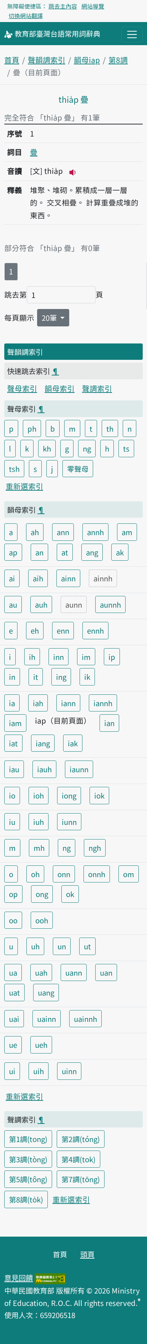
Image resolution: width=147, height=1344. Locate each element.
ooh (41, 920)
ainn (68, 578)
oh (35, 874)
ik (87, 676)
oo (13, 920)
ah (35, 532)
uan (106, 972)
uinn (69, 1071)
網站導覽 (92, 6)
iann (68, 703)
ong (42, 894)
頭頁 (87, 1254)
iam (15, 723)
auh (41, 604)
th (109, 428)
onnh (96, 874)
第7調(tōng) (80, 1179)
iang (43, 743)
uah (41, 972)
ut (87, 946)
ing (61, 676)
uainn (46, 1018)
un (61, 946)
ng (87, 448)
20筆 (50, 317)
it (35, 676)
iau (14, 769)
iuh (38, 821)
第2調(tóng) (80, 1139)
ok (70, 894)
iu (12, 821)
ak (120, 552)
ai (12, 578)
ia (12, 703)
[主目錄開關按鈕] (132, 34)
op (13, 894)
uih (38, 1071)
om (128, 874)
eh (35, 630)
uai (14, 1018)
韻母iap (87, 59)
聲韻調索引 (46, 59)
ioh (38, 795)
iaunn (79, 769)
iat (13, 743)
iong (69, 795)
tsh (14, 468)
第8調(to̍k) (26, 1199)
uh (35, 946)
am (127, 532)
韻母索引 (60, 388)
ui (12, 1071)
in (12, 676)
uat (14, 992)
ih (32, 656)
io (12, 795)
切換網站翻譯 (26, 15)
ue (13, 1044)
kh (47, 448)
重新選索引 (24, 486)
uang (46, 992)
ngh (94, 847)
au (13, 604)
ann (63, 532)
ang (92, 552)
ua (13, 972)
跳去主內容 (63, 6)
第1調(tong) (28, 1139)
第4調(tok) (78, 1159)
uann (73, 972)
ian (109, 723)
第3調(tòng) (28, 1159)
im (86, 656)
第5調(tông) (28, 1179)
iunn (69, 821)
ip (111, 656)
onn (63, 874)
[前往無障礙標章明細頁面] (50, 1277)
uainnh (85, 1018)
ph (31, 428)
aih (38, 578)
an (39, 552)
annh (95, 532)
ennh (95, 630)
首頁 (11, 59)
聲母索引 (22, 388)
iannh (102, 703)
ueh (41, 1044)
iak (73, 743)
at (64, 552)
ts (126, 448)
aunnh (110, 604)
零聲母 (77, 468)
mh (39, 847)
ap (13, 552)
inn (58, 656)
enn (63, 630)
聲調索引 (97, 388)
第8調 (118, 59)
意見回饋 (18, 1277)
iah (38, 703)
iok (99, 795)
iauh (44, 769)
